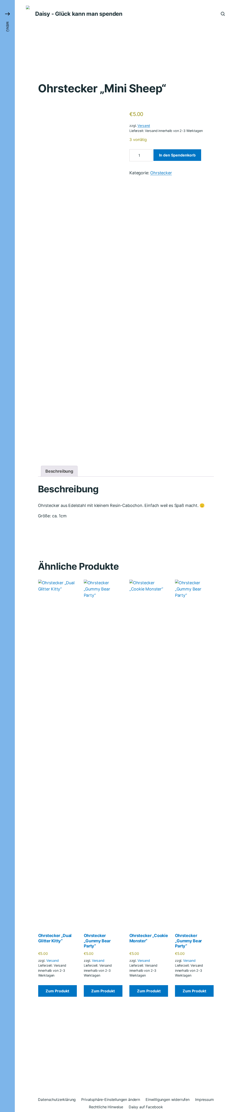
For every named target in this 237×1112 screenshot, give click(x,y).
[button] (7, 556)
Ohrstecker (161, 172)
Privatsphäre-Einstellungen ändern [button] (110, 1099)
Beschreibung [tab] (59, 471)
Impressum (204, 1099)
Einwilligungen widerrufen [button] (168, 1099)
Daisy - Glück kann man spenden (78, 14)
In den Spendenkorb (177, 155)
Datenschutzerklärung (57, 1099)
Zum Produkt (57, 991)
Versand (143, 126)
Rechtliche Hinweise (106, 1107)
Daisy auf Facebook (146, 1107)
